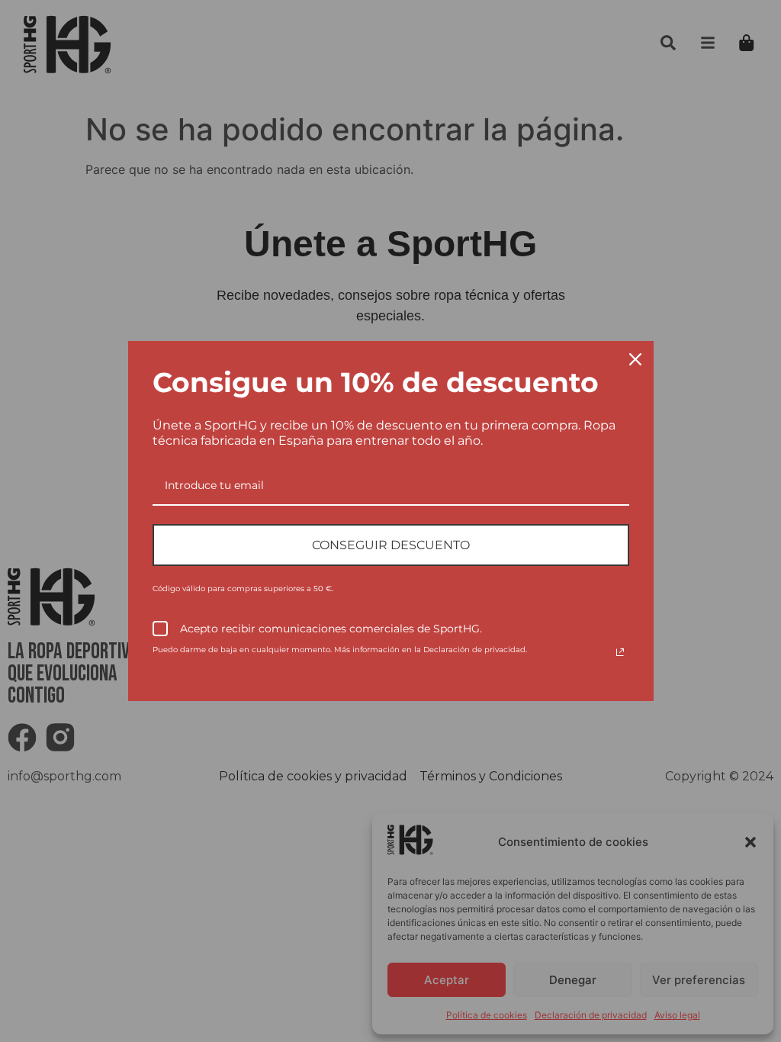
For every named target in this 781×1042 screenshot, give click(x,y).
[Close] (635, 359)
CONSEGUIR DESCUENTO (391, 545)
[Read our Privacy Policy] (620, 652)
